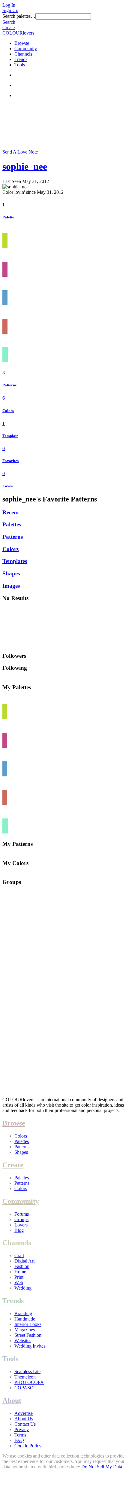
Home (20, 1271)
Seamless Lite (27, 1371)
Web (18, 1282)
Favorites (10, 461)
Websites (22, 1340)
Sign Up (10, 10)
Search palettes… (18, 16)
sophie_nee (24, 166)
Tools (19, 64)
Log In (8, 5)
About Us (23, 1418)
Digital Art (24, 1260)
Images (11, 586)
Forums (21, 1214)
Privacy (21, 1429)
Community (25, 48)
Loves (7, 486)
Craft (19, 1255)
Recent (10, 512)
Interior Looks (27, 1324)
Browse (21, 43)
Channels (23, 53)
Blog (19, 1230)
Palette (8, 217)
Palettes (11, 524)
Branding (23, 1313)
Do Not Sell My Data (101, 1466)
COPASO (24, 1387)
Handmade (24, 1318)
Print (18, 1277)
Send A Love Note (20, 151)
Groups (21, 1219)
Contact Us (25, 1424)
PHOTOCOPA (29, 1382)
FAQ (19, 1440)
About (11, 1400)
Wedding (23, 1287)
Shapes (11, 573)
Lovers (21, 1224)
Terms (20, 1434)
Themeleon (25, 1376)
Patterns (9, 385)
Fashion (21, 1266)
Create (8, 27)
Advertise (23, 1413)
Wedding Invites (29, 1345)
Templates (14, 561)
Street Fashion (27, 1335)
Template (10, 436)
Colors (8, 410)
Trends (20, 59)
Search (8, 22)
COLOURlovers (18, 32)
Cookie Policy (27, 1445)
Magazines (24, 1329)
